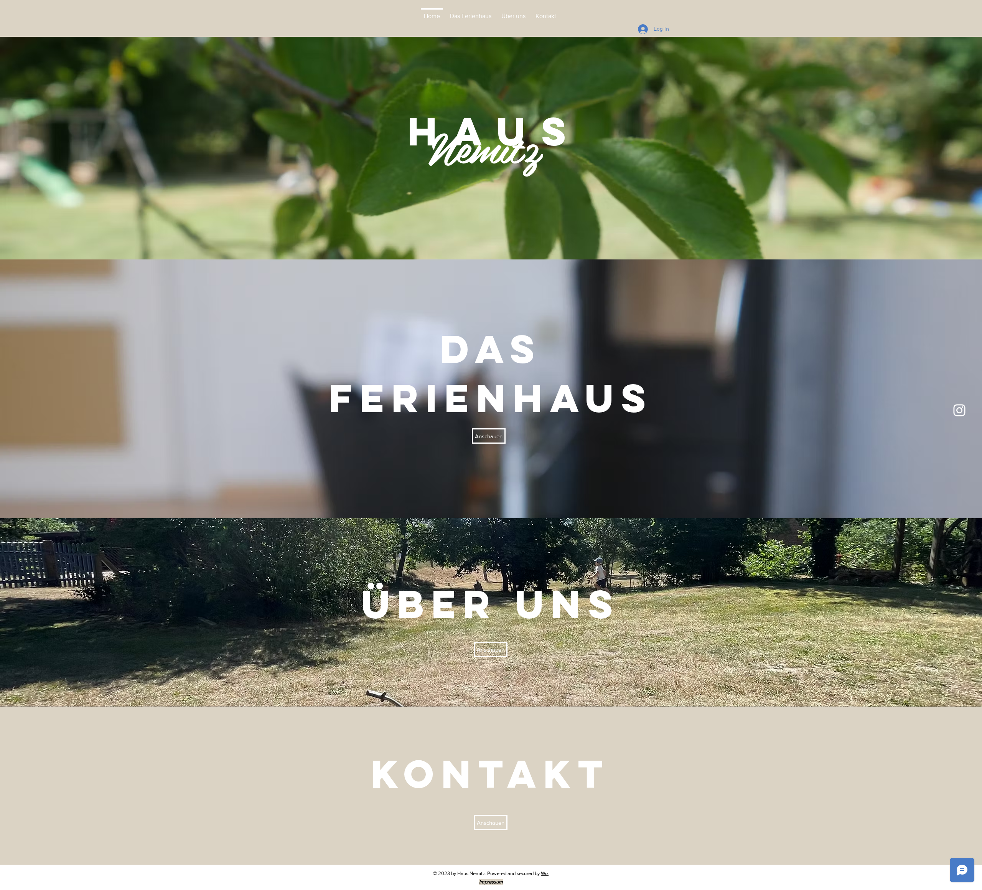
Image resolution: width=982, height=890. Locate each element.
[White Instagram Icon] (959, 410)
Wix (545, 873)
